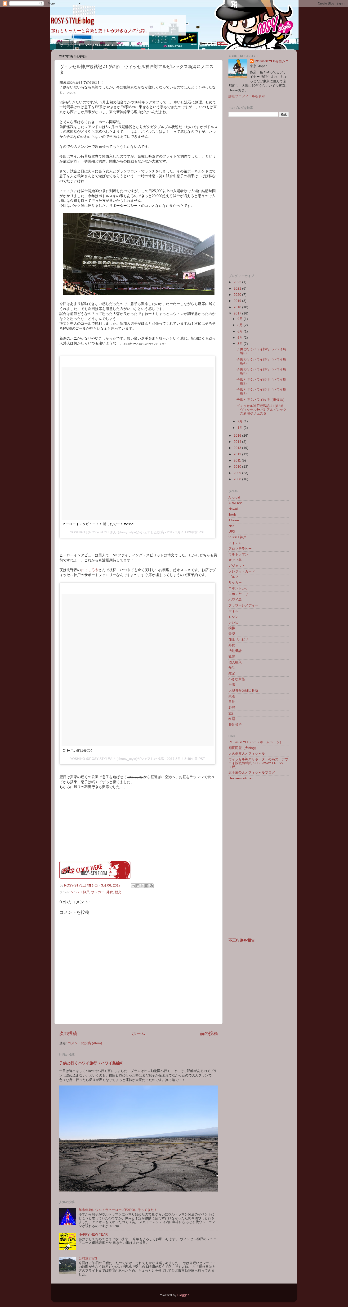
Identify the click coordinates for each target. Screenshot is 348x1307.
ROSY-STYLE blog (72, 21)
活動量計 (235, 651)
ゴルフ (233, 577)
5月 (240, 337)
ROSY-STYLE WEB (96, 45)
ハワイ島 (235, 599)
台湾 (231, 685)
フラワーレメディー (243, 605)
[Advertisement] (258, 196)
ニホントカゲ (238, 588)
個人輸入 (235, 662)
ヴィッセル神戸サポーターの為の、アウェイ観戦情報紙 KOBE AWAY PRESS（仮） (258, 763)
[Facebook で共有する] (146, 885)
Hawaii (233, 509)
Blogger (183, 1295)
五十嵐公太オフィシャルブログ (251, 772)
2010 (238, 466)
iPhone (233, 520)
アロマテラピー (240, 548)
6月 (240, 331)
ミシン (233, 617)
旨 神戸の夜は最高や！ (79, 751)
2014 (238, 441)
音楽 (231, 634)
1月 (240, 428)
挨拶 (231, 628)
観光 (118, 892)
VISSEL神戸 (80, 892)
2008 (238, 479)
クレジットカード (241, 571)
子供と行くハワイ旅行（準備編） (261, 400)
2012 (238, 454)
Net (231, 526)
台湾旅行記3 (88, 1258)
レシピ (233, 622)
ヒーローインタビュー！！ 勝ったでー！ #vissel (98, 524)
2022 (238, 282)
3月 (240, 344)
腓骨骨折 (235, 724)
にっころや (89, 570)
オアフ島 (235, 560)
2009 (238, 473)
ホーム (65, 45)
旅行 (231, 713)
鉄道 (231, 696)
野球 (231, 707)
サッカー (97, 892)
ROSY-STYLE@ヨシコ (271, 61)
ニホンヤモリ (238, 594)
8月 (240, 325)
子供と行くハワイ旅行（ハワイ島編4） (92, 1063)
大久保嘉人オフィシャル (246, 753)
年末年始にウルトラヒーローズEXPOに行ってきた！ (118, 1210)
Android (234, 497)
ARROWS (235, 503)
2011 (238, 460)
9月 (240, 319)
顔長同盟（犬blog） (243, 748)
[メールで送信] (133, 885)
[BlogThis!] (137, 885)
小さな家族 (236, 679)
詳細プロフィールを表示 (246, 96)
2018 (238, 307)
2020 (238, 294)
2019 (238, 301)
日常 (231, 702)
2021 (238, 288)
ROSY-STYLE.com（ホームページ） (255, 742)
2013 (238, 448)
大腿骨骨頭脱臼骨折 (243, 690)
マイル (233, 611)
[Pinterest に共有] (151, 885)
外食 (109, 892)
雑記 (231, 673)
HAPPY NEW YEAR (93, 1234)
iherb (232, 514)
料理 (231, 719)
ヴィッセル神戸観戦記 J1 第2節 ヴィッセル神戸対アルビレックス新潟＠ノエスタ (261, 409)
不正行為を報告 (241, 940)
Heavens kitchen (240, 778)
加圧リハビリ (238, 639)
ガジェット (236, 566)
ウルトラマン (238, 554)
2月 (240, 421)
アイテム (235, 543)
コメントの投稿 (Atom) (85, 1043)
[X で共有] (142, 885)
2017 (238, 313)
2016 (238, 435)
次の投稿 (68, 1033)
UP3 (231, 531)
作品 (231, 668)
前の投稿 (209, 1033)
